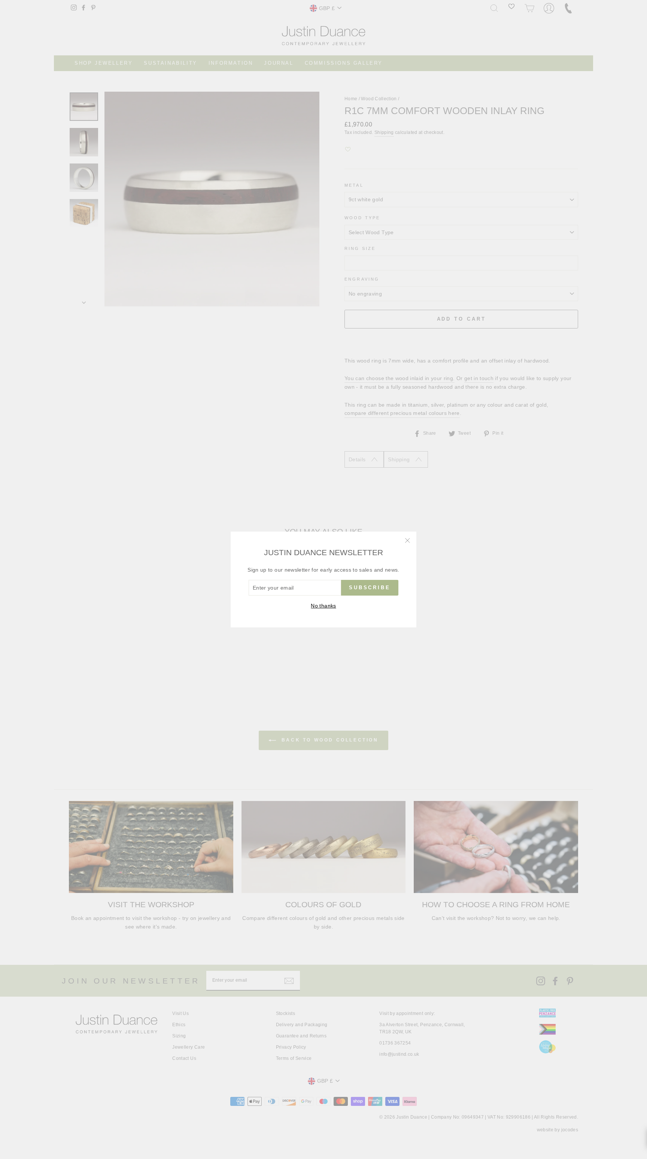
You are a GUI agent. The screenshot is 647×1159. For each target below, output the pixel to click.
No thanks (323, 606)
